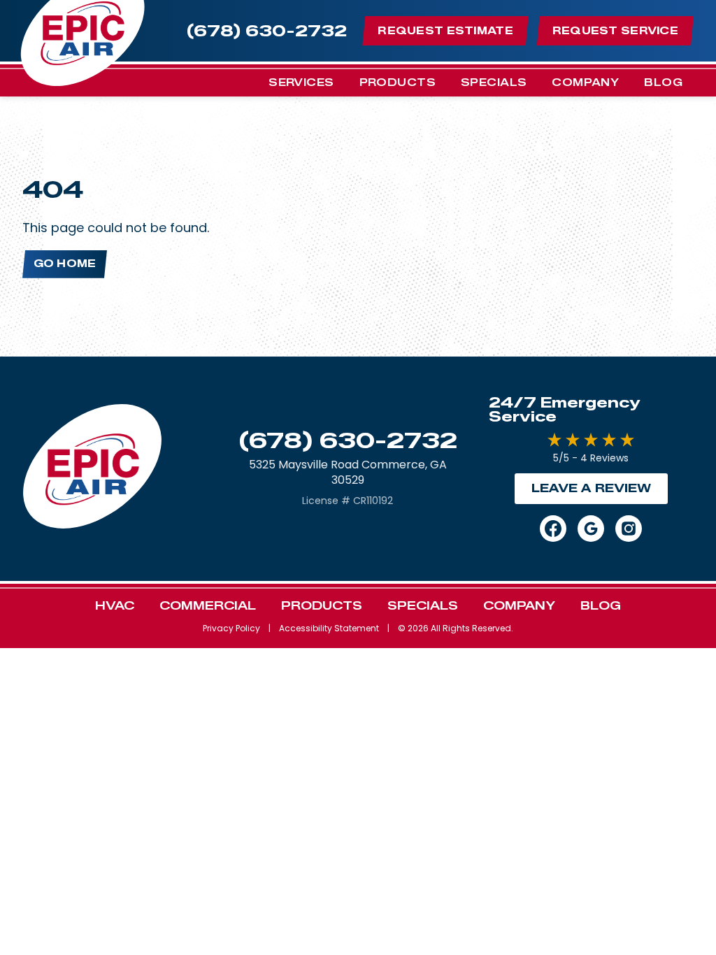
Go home (65, 264)
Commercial (207, 605)
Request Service (615, 31)
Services (301, 83)
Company (585, 83)
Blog (663, 83)
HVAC (114, 605)
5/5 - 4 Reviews (591, 458)
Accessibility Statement (329, 628)
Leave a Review (591, 488)
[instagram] (628, 528)
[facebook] (553, 528)
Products (397, 83)
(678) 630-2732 (347, 441)
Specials (494, 83)
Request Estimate (445, 31)
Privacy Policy (231, 628)
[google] (591, 528)
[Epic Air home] (92, 468)
